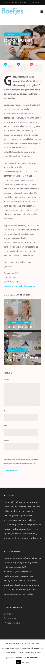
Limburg (25, 34)
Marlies (12, 50)
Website (6, 440)
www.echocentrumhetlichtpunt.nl (19, 286)
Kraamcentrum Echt (20, 327)
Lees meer (26, 662)
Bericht (6, 380)
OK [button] (18, 662)
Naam (6, 411)
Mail (6, 426)
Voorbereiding (12, 34)
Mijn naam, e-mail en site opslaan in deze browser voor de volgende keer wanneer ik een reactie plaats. (22, 461)
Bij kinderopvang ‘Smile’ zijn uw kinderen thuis (22, 357)
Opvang (12, 350)
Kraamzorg (14, 322)
